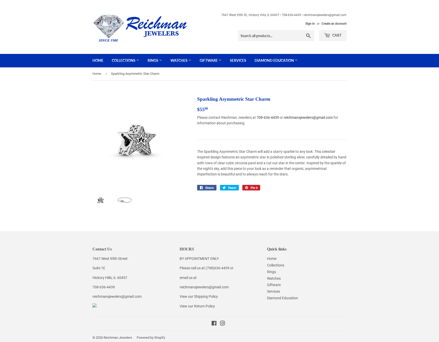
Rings (153, 60)
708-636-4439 (268, 117)
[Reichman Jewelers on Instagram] (222, 324)
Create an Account (334, 23)
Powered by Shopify (151, 337)
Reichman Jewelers (118, 337)
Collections (124, 60)
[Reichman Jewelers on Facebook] (214, 324)
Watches (179, 60)
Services (238, 60)
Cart (336, 35)
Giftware (209, 60)
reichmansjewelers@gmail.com (308, 117)
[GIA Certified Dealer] (94, 306)
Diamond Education (275, 60)
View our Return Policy (197, 306)
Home (97, 60)
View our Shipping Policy (199, 296)
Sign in (310, 23)
